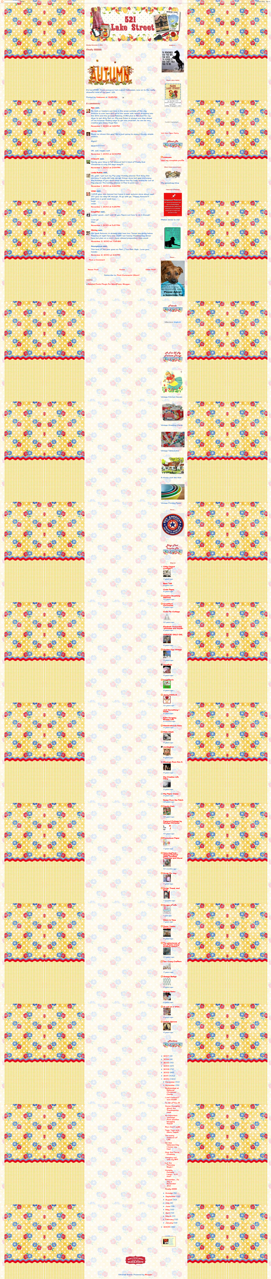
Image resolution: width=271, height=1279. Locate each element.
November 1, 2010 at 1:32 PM (105, 126)
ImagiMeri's (168, 680)
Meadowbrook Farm (172, 726)
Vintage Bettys (169, 976)
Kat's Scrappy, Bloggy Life (169, 718)
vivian (93, 191)
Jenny (94, 131)
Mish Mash (168, 732)
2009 (167, 1227)
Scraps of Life (170, 905)
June (168, 1206)
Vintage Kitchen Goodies (171, 1242)
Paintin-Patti (168, 806)
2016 (166, 1059)
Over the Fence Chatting (172, 1153)
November (170, 1085)
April (167, 1213)
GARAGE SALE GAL (173, 634)
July (167, 1203)
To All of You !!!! (172, 1103)
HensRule (167, 665)
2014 (166, 1066)
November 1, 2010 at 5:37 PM (105, 225)
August (169, 1200)
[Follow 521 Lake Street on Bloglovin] (173, 323)
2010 (166, 1079)
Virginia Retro (169, 991)
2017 (166, 1056)
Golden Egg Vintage (172, 649)
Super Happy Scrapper (169, 927)
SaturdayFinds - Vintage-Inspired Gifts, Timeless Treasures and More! (172, 855)
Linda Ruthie (97, 172)
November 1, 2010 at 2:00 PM (106, 154)
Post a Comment (97, 260)
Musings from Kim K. (173, 762)
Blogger (148, 1275)
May (167, 1210)
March (168, 1216)
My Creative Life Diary (171, 778)
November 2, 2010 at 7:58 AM (106, 241)
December (170, 1082)
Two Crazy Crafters (172, 961)
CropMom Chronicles (168, 604)
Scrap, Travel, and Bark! (171, 889)
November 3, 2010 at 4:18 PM (105, 255)
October (169, 1193)
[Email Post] (123, 97)
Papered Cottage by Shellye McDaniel (172, 822)
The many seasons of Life (171, 1137)
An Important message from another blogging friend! (172, 1119)
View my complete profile (172, 160)
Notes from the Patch (173, 800)
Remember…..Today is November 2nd (172, 1183)
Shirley (94, 230)
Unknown (167, 157)
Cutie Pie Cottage (171, 612)
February (169, 1219)
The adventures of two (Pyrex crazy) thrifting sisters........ (171, 944)
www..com (169, 1236)
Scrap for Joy (169, 873)
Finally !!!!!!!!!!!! (171, 1189)
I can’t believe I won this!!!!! (172, 1098)
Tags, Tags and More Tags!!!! (172, 1131)
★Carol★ (95, 159)
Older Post (151, 269)
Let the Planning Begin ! (170, 1165)
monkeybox (168, 747)
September (170, 1196)
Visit (170, 133)
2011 (166, 1076)
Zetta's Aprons (170, 1022)
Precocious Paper (171, 838)
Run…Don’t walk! (172, 1127)
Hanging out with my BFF (171, 1158)
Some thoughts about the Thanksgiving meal (172, 1109)
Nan (93, 108)
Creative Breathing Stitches (171, 597)
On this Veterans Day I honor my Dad (172, 1146)
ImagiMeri (95, 212)
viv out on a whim (171, 1007)
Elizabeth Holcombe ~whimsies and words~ (173, 627)
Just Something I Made (171, 711)
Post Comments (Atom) (128, 275)
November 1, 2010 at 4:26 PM (105, 186)
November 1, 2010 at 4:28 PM (105, 207)
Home (122, 269)
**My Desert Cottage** (169, 567)
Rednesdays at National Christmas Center (172, 1091)
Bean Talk (167, 583)
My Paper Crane (170, 794)
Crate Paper (168, 589)
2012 (166, 1072)
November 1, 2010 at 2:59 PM (105, 168)
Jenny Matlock (170, 695)
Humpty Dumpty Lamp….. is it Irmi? (171, 1173)
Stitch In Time (169, 920)
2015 (166, 1063)
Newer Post (93, 269)
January (169, 1223)
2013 (166, 1069)
